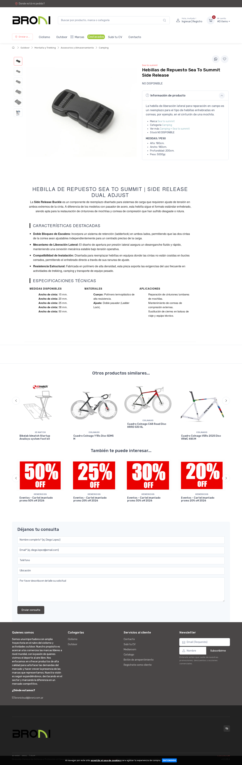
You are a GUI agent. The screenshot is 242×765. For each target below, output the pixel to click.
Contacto (134, 37)
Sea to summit (166, 121)
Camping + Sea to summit (175, 128)
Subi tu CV (115, 37)
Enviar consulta (30, 610)
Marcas (79, 37)
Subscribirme (218, 650)
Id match (40, 432)
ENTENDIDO (169, 760)
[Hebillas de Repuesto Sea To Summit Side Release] (18, 61)
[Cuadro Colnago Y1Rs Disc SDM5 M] (94, 405)
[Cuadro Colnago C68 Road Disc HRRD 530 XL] (148, 400)
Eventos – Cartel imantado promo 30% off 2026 (144, 499)
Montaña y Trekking (45, 47)
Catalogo (129, 654)
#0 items (222, 20)
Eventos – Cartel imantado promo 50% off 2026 (36, 499)
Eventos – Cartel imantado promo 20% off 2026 (197, 499)
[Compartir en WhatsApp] (216, 59)
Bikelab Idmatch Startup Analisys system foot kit (34, 437)
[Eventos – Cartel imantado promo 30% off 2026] (148, 475)
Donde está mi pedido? (32, 3)
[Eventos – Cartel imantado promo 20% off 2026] (202, 475)
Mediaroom (130, 649)
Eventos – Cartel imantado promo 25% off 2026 (90, 499)
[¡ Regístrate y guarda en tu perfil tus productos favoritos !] (225, 59)
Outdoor (61, 37)
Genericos (40, 494)
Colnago (94, 432)
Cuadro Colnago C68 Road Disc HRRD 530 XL (146, 426)
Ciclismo (44, 37)
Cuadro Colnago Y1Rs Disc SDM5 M (93, 437)
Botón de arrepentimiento (139, 659)
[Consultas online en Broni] (227, 728)
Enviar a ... (24, 36)
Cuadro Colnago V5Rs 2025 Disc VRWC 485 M (201, 437)
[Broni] (31, 20)
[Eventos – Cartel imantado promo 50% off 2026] (40, 475)
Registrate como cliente (138, 664)
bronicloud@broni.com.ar (29, 697)
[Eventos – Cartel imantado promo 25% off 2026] (94, 475)
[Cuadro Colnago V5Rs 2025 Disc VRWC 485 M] (202, 405)
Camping (104, 47)
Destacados (96, 36)
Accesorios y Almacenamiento (77, 47)
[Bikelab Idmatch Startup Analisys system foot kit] (40, 405)
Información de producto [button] (167, 95)
